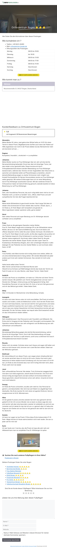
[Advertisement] (28, 17)
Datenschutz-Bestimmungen (16, 546)
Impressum (31, 546)
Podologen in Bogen (12, 458)
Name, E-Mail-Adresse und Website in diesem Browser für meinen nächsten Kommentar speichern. (26, 534)
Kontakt (34, 546)
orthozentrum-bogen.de (18, 46)
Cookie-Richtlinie (25, 546)
